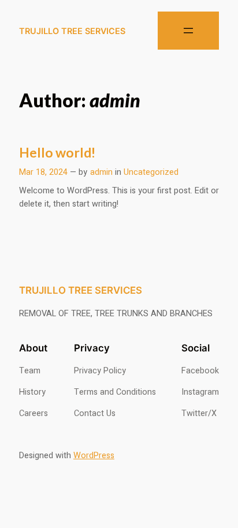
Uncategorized (151, 172)
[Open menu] (188, 31)
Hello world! (57, 152)
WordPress (93, 456)
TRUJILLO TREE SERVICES (72, 31)
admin (101, 172)
